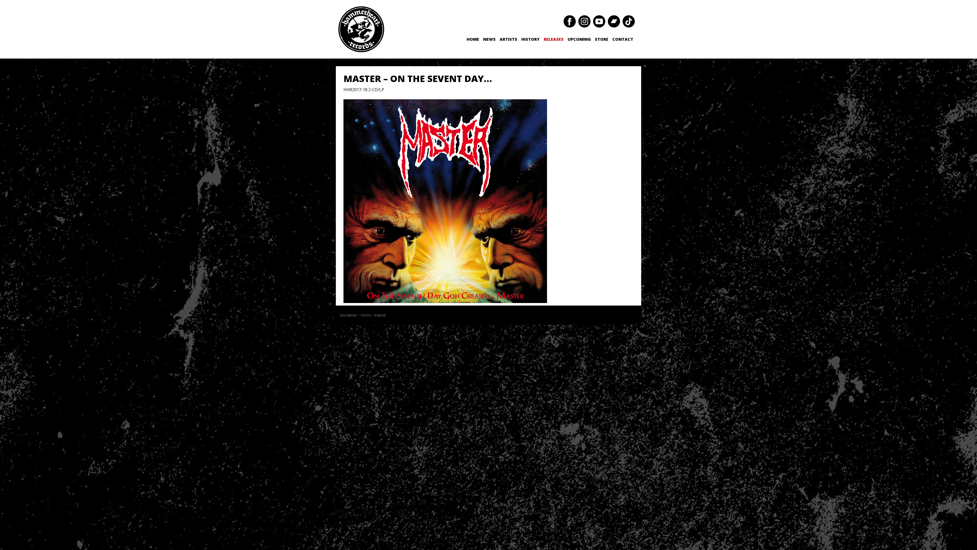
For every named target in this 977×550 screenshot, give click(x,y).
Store (601, 39)
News (489, 39)
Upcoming (579, 39)
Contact (622, 39)
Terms (365, 315)
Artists (508, 39)
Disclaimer (348, 315)
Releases (554, 39)
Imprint (380, 315)
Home (473, 39)
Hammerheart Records (361, 29)
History (530, 39)
